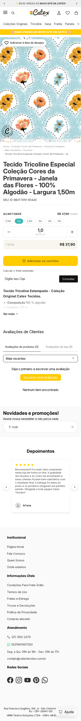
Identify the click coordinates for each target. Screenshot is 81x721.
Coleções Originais (15, 24)
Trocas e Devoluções (21, 605)
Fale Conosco (16, 553)
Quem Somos (15, 560)
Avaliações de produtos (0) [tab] (22, 346)
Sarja (48, 24)
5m (59, 221)
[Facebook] (10, 680)
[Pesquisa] (13, 13)
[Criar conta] (72, 427)
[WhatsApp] (45, 680)
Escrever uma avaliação (41, 377)
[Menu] (5, 13)
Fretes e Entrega (18, 598)
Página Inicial (15, 546)
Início (6, 146)
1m (19, 221)
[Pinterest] (36, 680)
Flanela (69, 24)
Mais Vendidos (13, 150)
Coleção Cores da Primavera (26, 146)
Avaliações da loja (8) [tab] (59, 346)
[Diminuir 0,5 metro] (8, 232)
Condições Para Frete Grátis (25, 585)
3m (50, 221)
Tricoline (36, 24)
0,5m (8, 221)
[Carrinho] (76, 13)
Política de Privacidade (22, 612)
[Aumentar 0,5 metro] (72, 232)
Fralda (58, 24)
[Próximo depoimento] (75, 487)
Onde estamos (16, 567)
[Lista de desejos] (67, 13)
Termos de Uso (17, 592)
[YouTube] (27, 680)
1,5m (29, 221)
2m (40, 221)
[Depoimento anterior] (6, 487)
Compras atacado (18, 619)
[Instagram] (19, 680)
